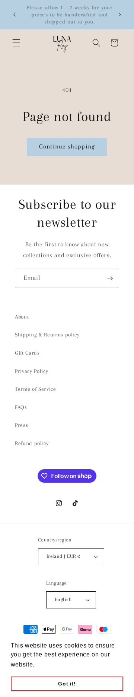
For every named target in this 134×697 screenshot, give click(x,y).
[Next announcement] (120, 14)
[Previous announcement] (14, 14)
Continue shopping (67, 146)
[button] (16, 43)
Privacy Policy (31, 371)
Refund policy (32, 443)
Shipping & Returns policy (47, 335)
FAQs (21, 407)
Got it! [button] (67, 684)
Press (21, 425)
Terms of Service (35, 389)
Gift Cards (27, 353)
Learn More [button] (54, 664)
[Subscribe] (110, 278)
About (22, 317)
